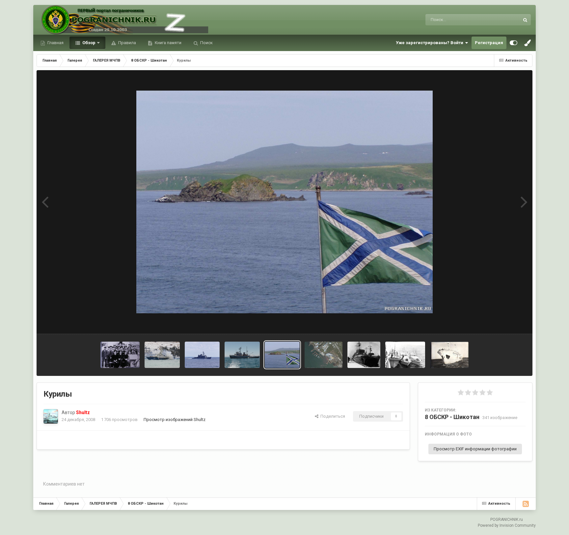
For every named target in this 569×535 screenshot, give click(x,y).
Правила (126, 42)
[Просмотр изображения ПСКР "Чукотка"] (242, 355)
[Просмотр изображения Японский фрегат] (202, 355)
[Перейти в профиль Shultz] (50, 416)
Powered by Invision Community (507, 525)
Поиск (206, 42)
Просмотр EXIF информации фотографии (475, 448)
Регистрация (489, 42)
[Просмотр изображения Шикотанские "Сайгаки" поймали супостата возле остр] (405, 355)
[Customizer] (513, 43)
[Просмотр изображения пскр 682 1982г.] (120, 355)
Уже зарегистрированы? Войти (430, 42)
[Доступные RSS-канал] (525, 503)
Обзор (88, 42)
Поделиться (331, 416)
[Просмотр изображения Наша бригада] (323, 355)
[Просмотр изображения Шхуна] (449, 355)
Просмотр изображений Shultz (174, 419)
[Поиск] (525, 19)
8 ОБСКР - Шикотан (452, 416)
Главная (55, 42)
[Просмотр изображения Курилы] (282, 355)
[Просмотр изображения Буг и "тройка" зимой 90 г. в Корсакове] (364, 355)
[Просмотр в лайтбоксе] (284, 202)
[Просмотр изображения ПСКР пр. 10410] (162, 355)
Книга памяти (167, 42)
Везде (504, 19)
